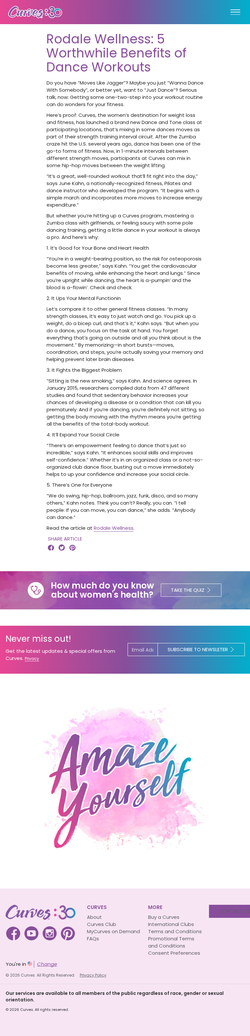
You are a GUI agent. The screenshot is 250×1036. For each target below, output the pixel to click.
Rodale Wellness (113, 528)
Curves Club (101, 924)
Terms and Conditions (175, 931)
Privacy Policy (93, 975)
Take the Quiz (187, 590)
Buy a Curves (163, 917)
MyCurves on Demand (113, 931)
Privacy (32, 658)
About (94, 917)
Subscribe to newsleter (198, 649)
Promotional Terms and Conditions (171, 942)
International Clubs (171, 924)
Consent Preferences (174, 953)
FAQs (93, 938)
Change (47, 964)
